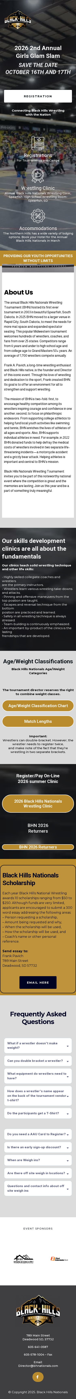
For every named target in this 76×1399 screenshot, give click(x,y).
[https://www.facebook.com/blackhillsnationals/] (38, 1377)
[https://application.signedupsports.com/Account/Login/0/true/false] (38, 143)
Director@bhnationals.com (38, 1366)
